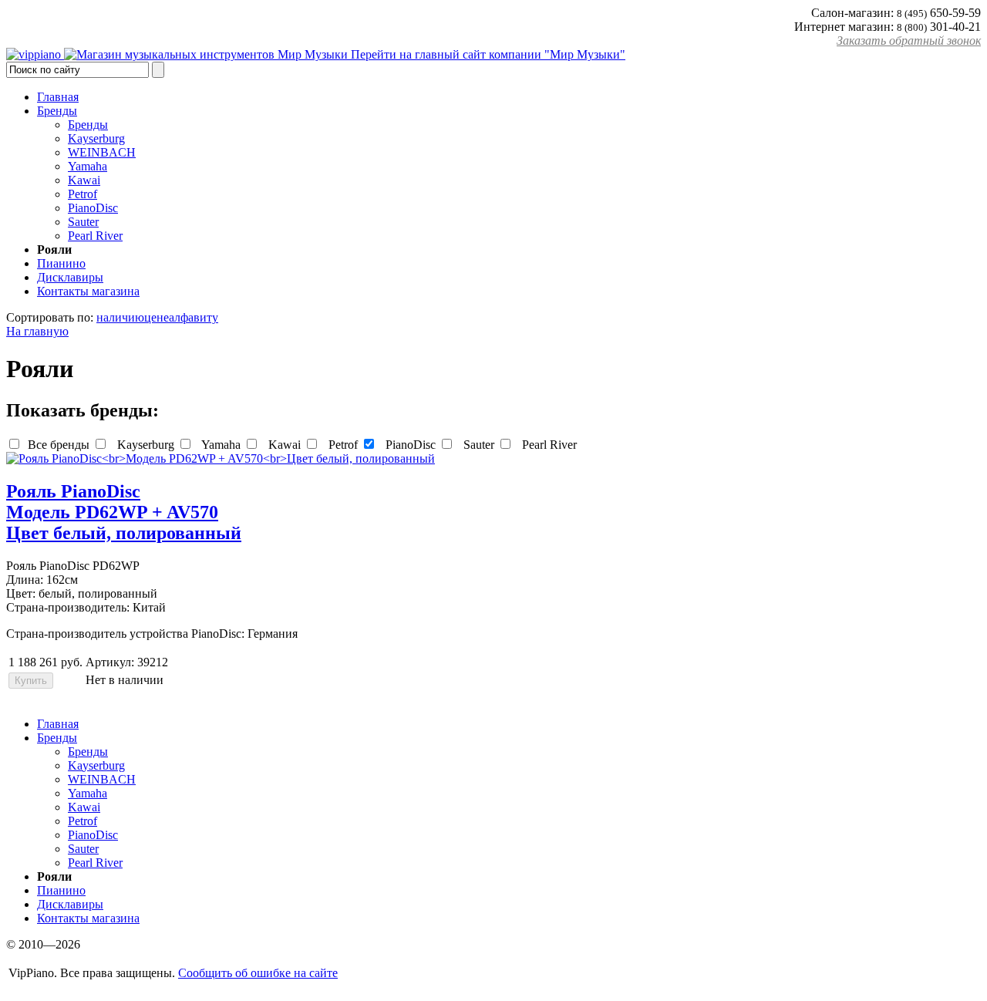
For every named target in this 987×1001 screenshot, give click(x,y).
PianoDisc (409, 444)
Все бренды (57, 444)
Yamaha (220, 444)
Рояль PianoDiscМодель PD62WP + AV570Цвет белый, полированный (123, 512)
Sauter (477, 444)
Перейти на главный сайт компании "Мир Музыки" (486, 54)
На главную (37, 331)
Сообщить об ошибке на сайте (258, 972)
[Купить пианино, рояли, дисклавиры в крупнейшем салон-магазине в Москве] (35, 54)
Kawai (283, 444)
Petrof (341, 444)
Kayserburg (144, 444)
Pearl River (548, 444)
